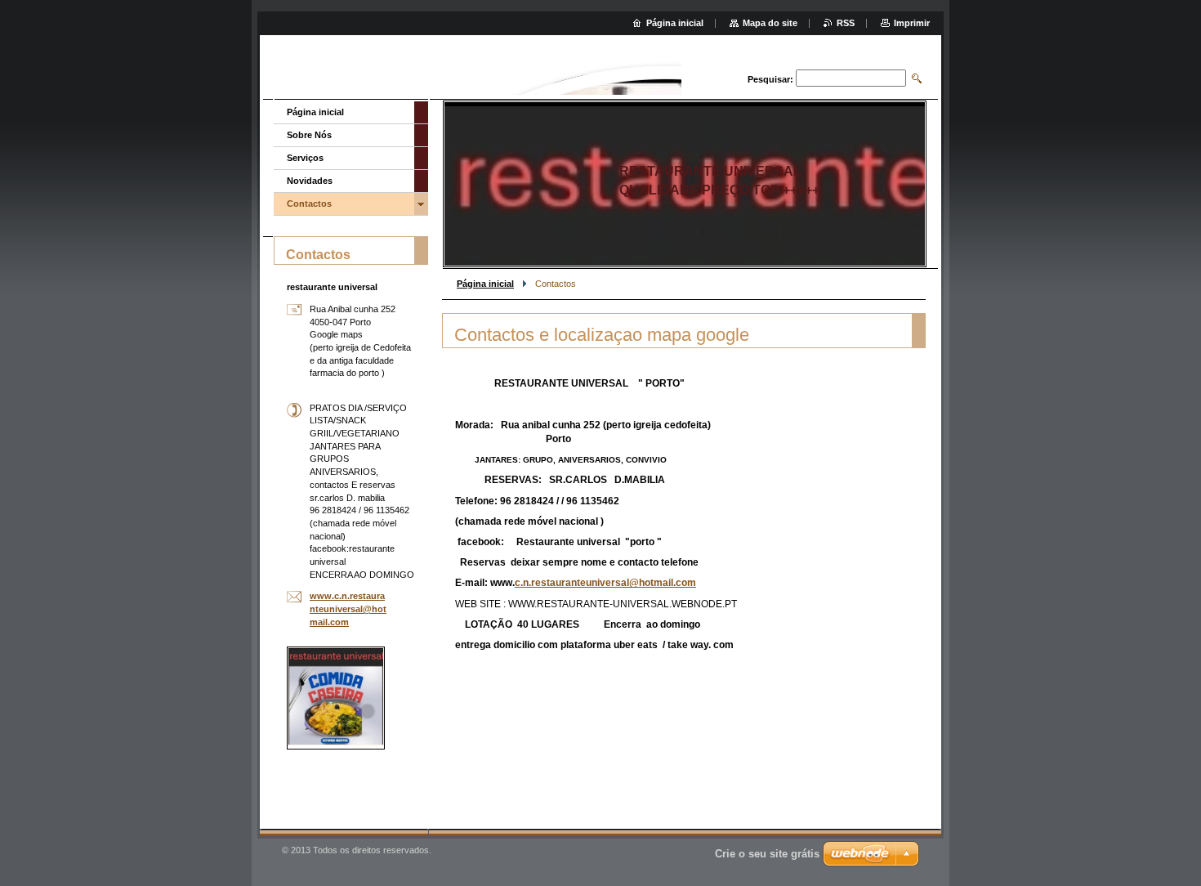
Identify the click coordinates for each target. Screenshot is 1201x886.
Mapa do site (770, 23)
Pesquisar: (770, 79)
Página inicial (485, 284)
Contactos (309, 203)
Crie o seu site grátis (767, 854)
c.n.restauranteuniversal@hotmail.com (605, 582)
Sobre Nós (309, 135)
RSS (846, 23)
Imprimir (912, 23)
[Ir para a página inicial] (668, 69)
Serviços (305, 158)
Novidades (310, 181)
